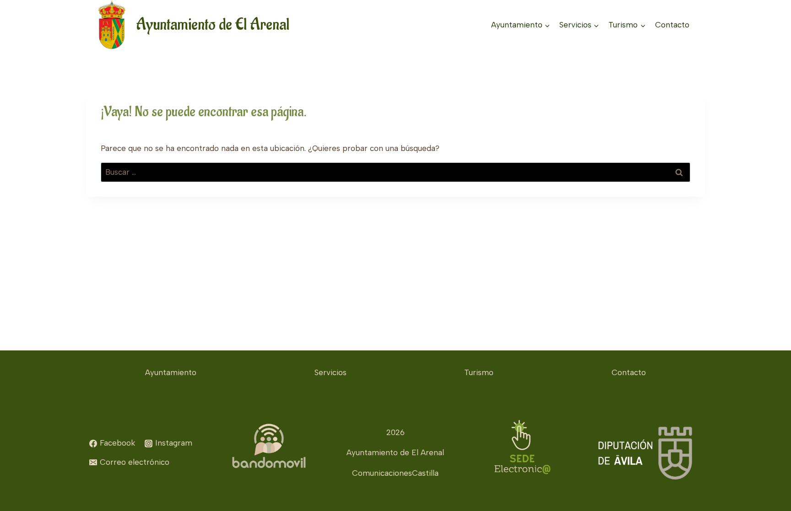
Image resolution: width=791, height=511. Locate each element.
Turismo (478, 372)
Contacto (672, 24)
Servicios (330, 372)
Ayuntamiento (170, 372)
